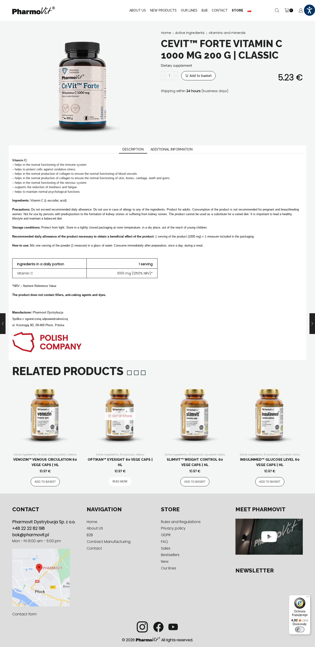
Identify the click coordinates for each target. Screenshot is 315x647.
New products (163, 10)
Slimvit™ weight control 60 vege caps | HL (195, 462)
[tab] (133, 149)
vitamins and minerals (227, 32)
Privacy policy (173, 528)
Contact (220, 10)
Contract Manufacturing (109, 541)
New (165, 561)
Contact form (24, 614)
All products (44, 454)
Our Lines (189, 10)
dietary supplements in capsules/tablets (45, 456)
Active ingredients (190, 32)
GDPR (166, 535)
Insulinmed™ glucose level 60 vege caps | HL (270, 462)
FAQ (164, 541)
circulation (60, 454)
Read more (120, 481)
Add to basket (201, 76)
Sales (165, 548)
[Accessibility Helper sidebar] (309, 10)
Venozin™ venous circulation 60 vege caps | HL (45, 462)
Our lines (168, 568)
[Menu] (307, 598)
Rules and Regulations (181, 521)
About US (137, 10)
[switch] (299, 629)
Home (166, 32)
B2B (205, 10)
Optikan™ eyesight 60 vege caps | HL (120, 462)
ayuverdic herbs (215, 454)
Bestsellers (170, 554)
